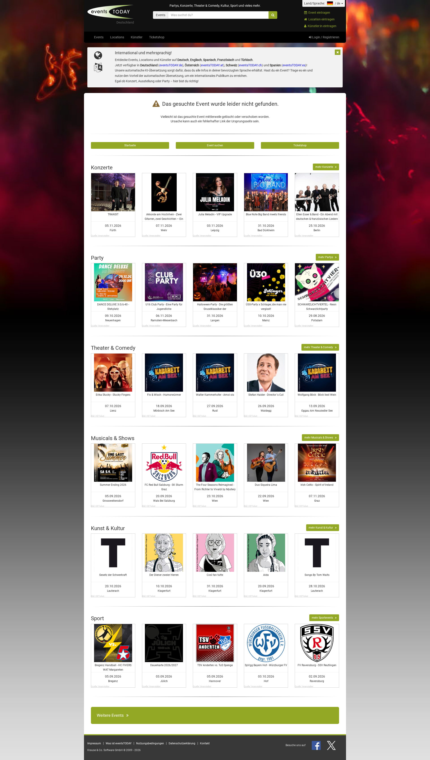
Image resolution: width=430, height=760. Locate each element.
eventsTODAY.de (170, 65)
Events (98, 37)
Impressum (94, 743)
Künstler (136, 37)
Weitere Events (111, 715)
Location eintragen (321, 19)
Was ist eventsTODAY (118, 743)
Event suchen (215, 145)
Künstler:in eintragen (321, 26)
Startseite (130, 145)
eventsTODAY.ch (250, 65)
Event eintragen (318, 12)
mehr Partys (326, 257)
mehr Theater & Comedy (319, 347)
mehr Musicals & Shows (319, 437)
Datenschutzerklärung (182, 743)
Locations (117, 37)
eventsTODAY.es (294, 65)
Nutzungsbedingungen (150, 743)
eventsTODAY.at (212, 65)
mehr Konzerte (325, 166)
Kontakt (205, 743)
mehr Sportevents (323, 617)
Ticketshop (156, 37)
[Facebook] (316, 745)
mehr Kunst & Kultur (322, 527)
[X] (331, 745)
